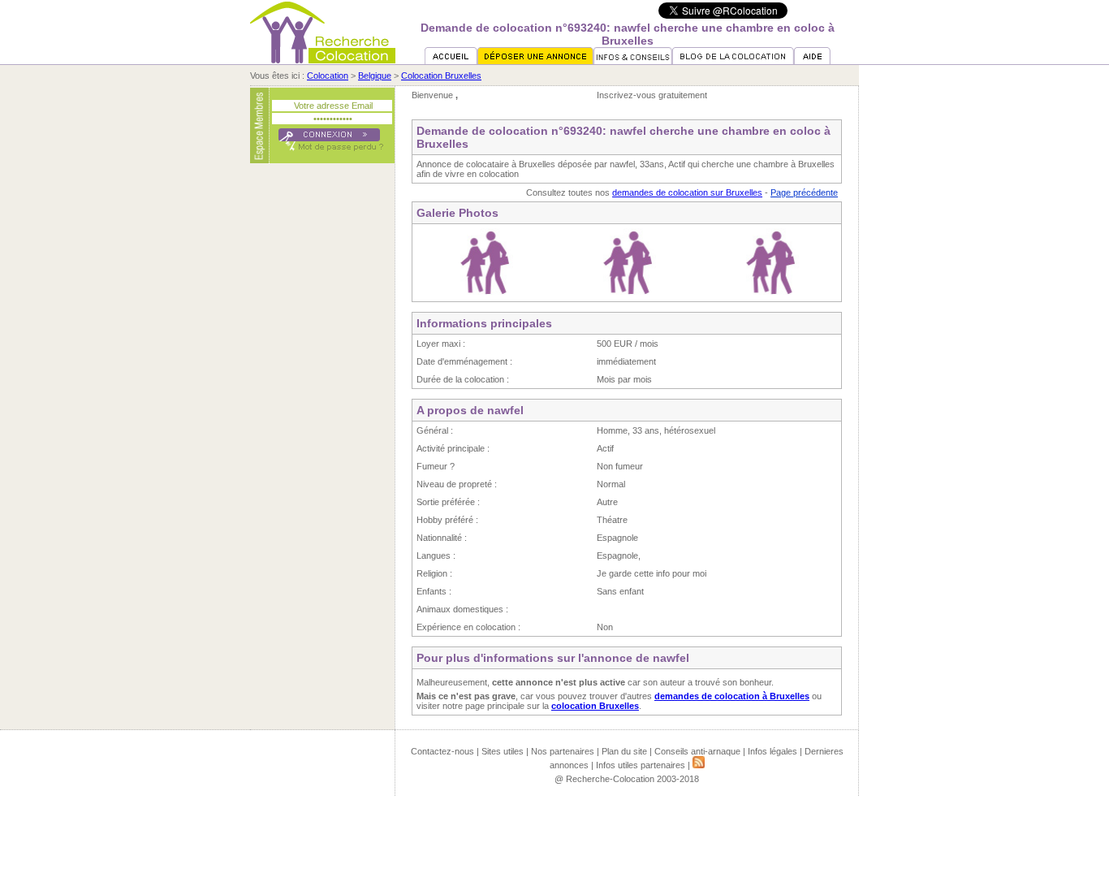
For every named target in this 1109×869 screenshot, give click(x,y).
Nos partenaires (562, 751)
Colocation (327, 75)
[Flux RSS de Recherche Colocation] (699, 765)
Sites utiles (502, 751)
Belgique (374, 75)
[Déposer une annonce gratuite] (535, 61)
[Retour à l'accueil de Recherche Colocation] (322, 60)
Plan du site (624, 751)
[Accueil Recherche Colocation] (451, 61)
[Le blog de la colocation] (733, 61)
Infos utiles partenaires (640, 765)
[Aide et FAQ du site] (812, 61)
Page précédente (804, 192)
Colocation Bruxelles (441, 75)
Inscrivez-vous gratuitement (652, 95)
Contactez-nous (442, 751)
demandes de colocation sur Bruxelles (687, 192)
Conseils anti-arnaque (697, 751)
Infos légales (772, 751)
